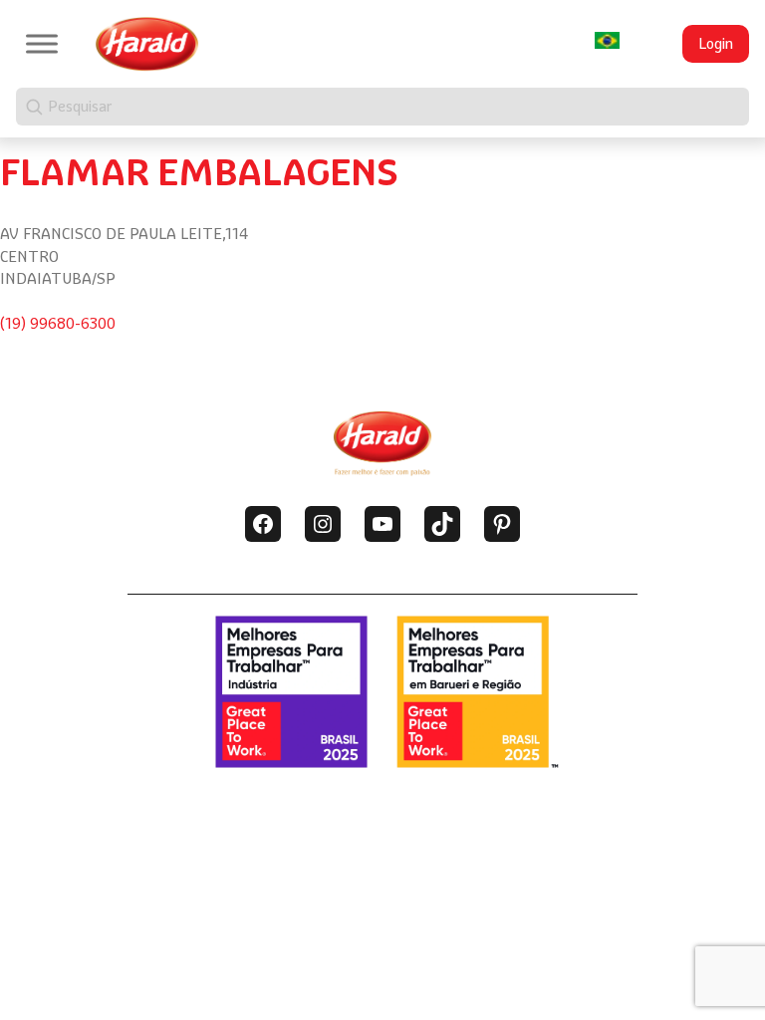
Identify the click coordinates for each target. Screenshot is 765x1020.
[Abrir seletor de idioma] (607, 40)
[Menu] (42, 43)
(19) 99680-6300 (58, 323)
